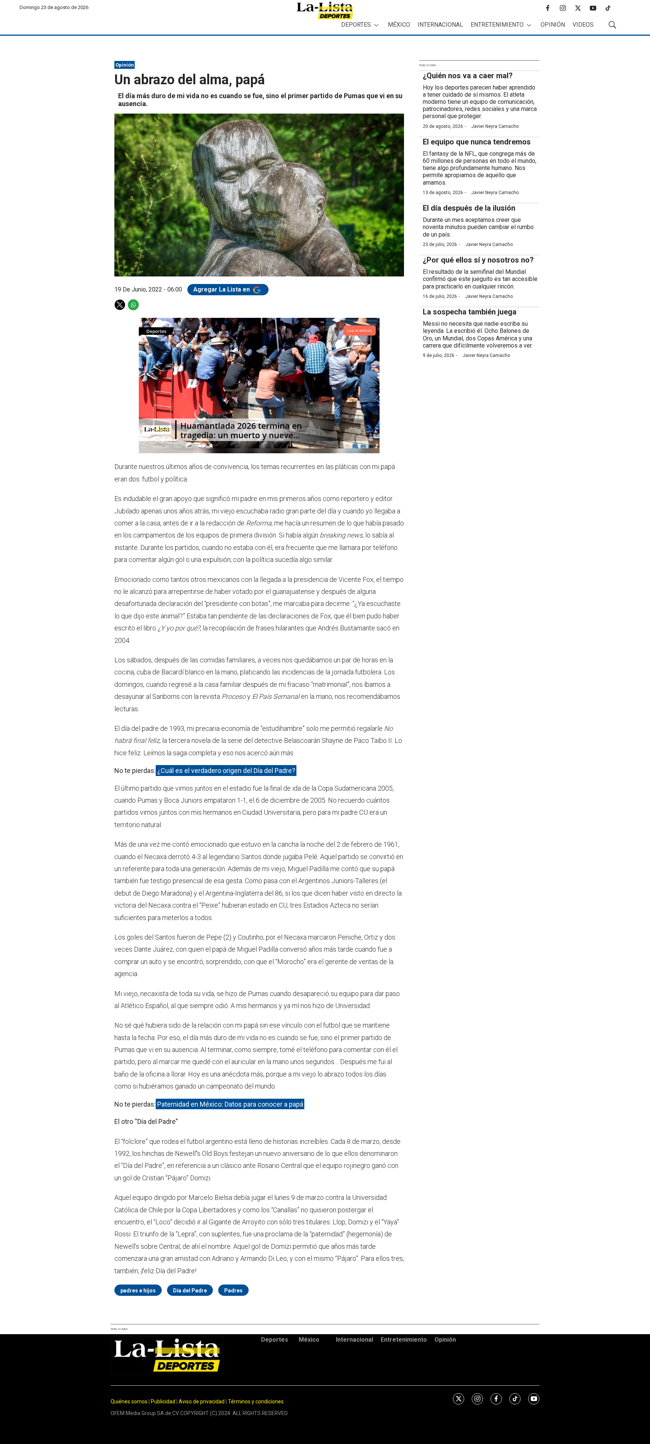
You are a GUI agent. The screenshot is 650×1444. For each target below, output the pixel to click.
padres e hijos (138, 1291)
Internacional (440, 24)
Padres (233, 1291)
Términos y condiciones (256, 1401)
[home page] (325, 10)
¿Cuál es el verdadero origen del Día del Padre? (226, 770)
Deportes (356, 24)
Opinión (553, 24)
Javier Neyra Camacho (495, 126)
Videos (583, 24)
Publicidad (163, 1401)
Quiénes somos (129, 1401)
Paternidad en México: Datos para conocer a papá (230, 1104)
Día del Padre (190, 1291)
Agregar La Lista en (222, 289)
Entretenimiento (497, 24)
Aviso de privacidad (202, 1401)
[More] (376, 25)
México (399, 24)
